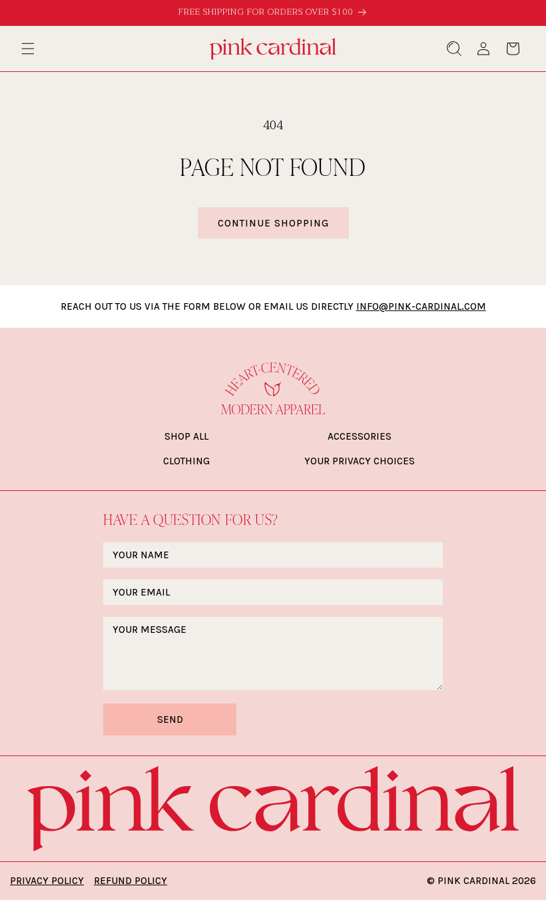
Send (170, 719)
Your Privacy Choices (359, 461)
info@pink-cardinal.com (421, 306)
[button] (28, 48)
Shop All (186, 436)
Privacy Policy (47, 881)
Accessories (360, 436)
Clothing (186, 461)
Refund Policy (130, 881)
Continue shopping (273, 223)
